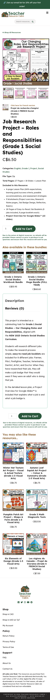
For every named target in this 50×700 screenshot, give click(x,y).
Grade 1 (25, 168)
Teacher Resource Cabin (13, 14)
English (17, 168)
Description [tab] (14, 301)
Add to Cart (24, 229)
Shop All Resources (12, 32)
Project (33, 168)
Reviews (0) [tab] (14, 308)
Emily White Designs (25, 698)
